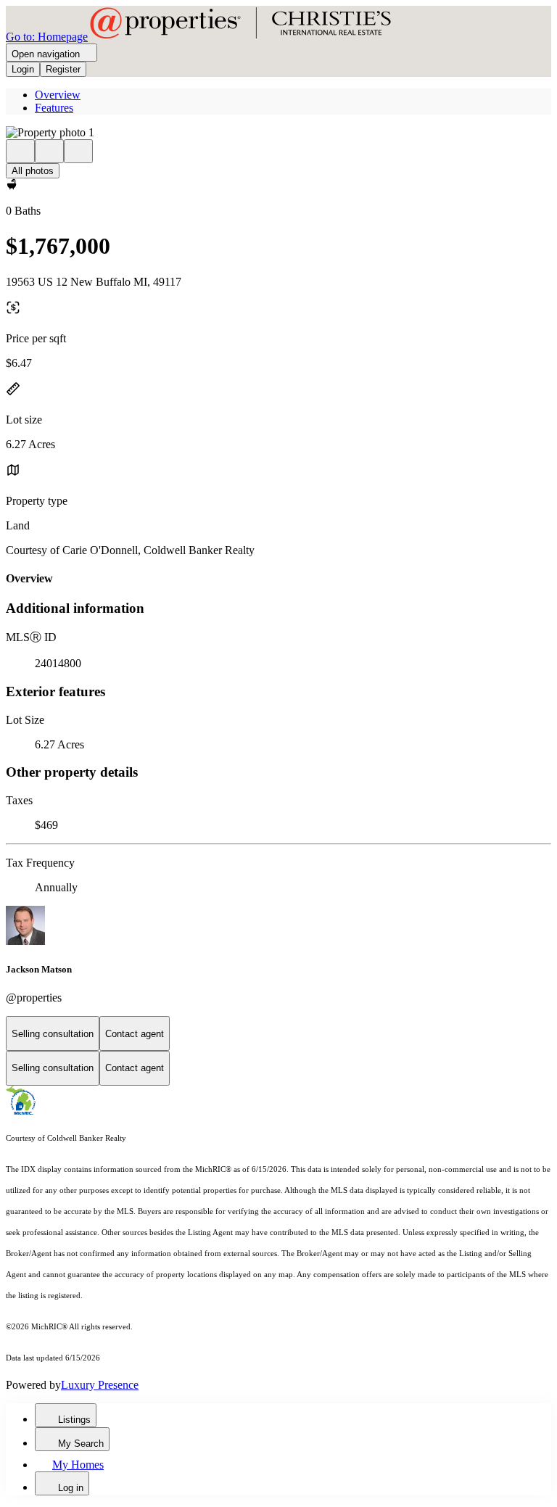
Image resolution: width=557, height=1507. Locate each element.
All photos (33, 170)
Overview (58, 94)
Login (23, 69)
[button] (278, 132)
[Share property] (78, 151)
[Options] (20, 151)
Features (54, 108)
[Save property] (49, 151)
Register (63, 69)
